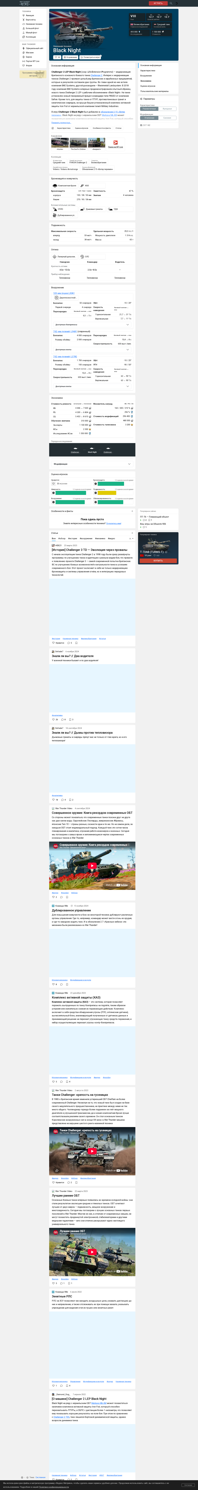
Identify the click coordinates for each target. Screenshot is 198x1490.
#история (56, 638)
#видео (55, 893)
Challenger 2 (96, 75)
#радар (110, 1381)
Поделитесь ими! (113, 523)
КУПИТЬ (158, 560)
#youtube (65, 893)
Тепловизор (64, 278)
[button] (22, 1477)
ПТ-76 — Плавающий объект (154, 517)
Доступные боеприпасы (66, 325)
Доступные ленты (63, 350)
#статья (102, 638)
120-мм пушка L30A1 (64, 293)
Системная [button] (40, 1477)
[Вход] (176, 3)
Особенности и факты (102, 128)
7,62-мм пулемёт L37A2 (65, 356)
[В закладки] (76, 643)
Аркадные (167, 109)
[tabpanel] (92, 342)
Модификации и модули (80, 980)
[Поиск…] (171, 3)
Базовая (167, 118)
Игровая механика (59, 980)
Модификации (60, 464)
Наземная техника (70, 638)
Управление (75, 1381)
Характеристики (63, 128)
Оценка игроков (81, 128)
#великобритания (88, 638)
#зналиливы (57, 715)
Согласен (188, 1485)
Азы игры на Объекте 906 (153, 524)
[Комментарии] (61, 897)
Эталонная (149, 118)
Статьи (118, 128)
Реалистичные (149, 109)
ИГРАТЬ (158, 3)
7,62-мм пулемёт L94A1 (65, 331)
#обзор (74, 893)
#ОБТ (101, 1475)
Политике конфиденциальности (54, 1487)
